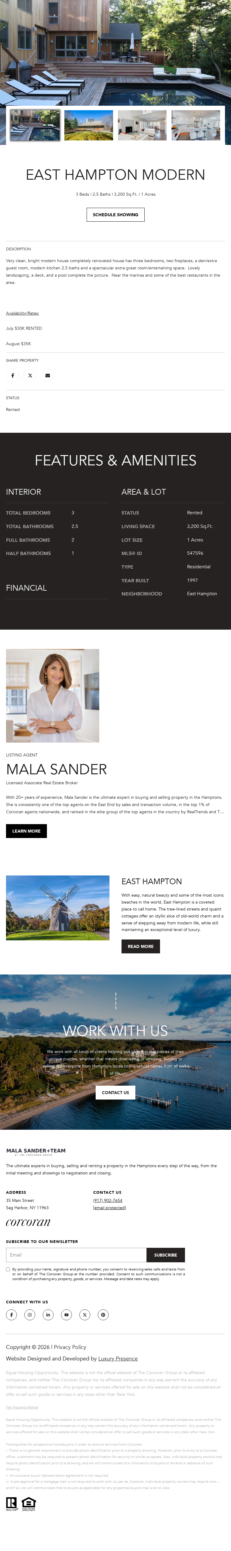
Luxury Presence (118, 1358)
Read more (141, 946)
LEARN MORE (26, 830)
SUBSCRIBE (165, 1254)
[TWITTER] (84, 1314)
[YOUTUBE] (66, 1314)
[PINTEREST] (103, 1314)
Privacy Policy (70, 1347)
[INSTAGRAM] (29, 1314)
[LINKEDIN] (48, 1314)
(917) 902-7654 (107, 1200)
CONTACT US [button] (115, 1092)
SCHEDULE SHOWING (115, 214)
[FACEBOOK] (11, 1314)
